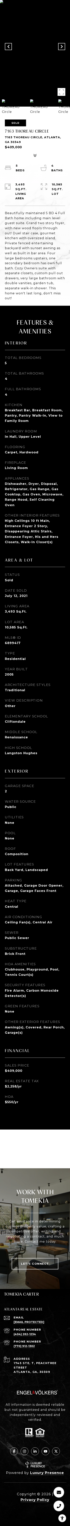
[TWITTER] (56, 1451)
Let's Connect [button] (35, 1263)
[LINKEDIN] (35, 1451)
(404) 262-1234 (25, 1334)
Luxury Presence (47, 1473)
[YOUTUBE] (45, 1451)
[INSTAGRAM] (24, 1451)
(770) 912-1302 (24, 1346)
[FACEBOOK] (14, 1451)
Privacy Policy (35, 1500)
